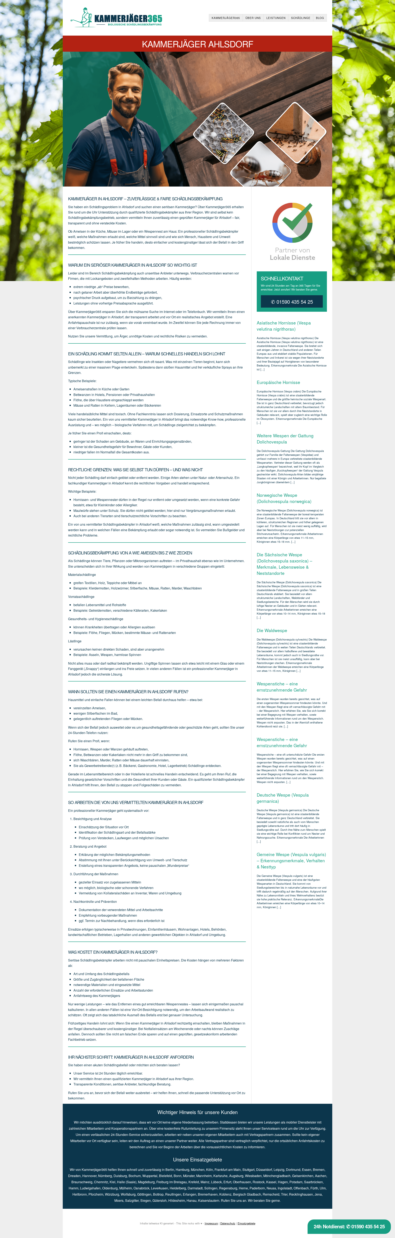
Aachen (320, 1175)
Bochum (135, 1175)
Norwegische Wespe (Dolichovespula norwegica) (284, 498)
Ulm (323, 1188)
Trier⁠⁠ (284, 1194)
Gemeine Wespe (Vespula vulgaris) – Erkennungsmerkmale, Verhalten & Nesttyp (291, 860)
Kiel (112, 1182)
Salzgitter (132, 1200)
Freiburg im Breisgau (171, 1182)
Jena (318, 1194)
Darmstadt (195, 1188)
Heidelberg (178, 1188)
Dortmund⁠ (293, 1169)
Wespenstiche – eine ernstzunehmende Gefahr (282, 686)
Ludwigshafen (90, 1188)
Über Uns (253, 18)
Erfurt (227, 1182)
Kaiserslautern (208, 1200)
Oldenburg (110, 1188)
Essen (306, 1169)
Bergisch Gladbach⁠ (247, 1194)
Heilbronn (79, 1194)
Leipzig (279, 1169)
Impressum (211, 1223)
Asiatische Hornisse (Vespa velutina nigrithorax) (284, 326)
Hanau (191, 1200)
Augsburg (236, 1175)
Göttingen (144, 1194)
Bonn (177, 1175)
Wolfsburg (128, 1194)
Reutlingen (173, 1194)
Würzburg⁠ (112, 1194)
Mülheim (125, 1188)
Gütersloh (159, 1200)
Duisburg (120, 1175)
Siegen (145, 1200)
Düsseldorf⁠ (264, 1169)
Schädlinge (300, 18)
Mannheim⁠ (204, 1175)
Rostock (259, 1182)
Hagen (283, 1182)
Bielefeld (165, 1175)
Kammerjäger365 (226, 18)
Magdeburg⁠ (146, 1182)
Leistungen (276, 18)
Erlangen (189, 1194)
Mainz (205, 1182)
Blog (320, 18)
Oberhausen (242, 1182)
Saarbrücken (313, 1182)
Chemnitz (101, 1182)
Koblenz (225, 1194)
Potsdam (295, 1182)
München (197, 1169)
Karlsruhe (220, 1175)
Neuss (271, 1188)
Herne (243, 1188)
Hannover (89, 1175)
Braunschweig (81, 1182)
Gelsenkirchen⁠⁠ (302, 1175)
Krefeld (193, 1182)
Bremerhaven (208, 1194)
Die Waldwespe (272, 630)
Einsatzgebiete (246, 1223)
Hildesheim (176, 1200)
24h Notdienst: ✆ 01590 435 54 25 (349, 1226)
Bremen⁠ (318, 1169)
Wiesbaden (253, 1175)
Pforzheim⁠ (95, 1194)
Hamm (73, 1188)
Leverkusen (159, 1188)
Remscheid (271, 1194)
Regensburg (228, 1188)
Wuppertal (149, 1175)
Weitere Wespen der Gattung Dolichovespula (285, 438)
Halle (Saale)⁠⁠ (126, 1182)
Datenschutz (227, 1223)
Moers (118, 1200)
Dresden (74, 1175)
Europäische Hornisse (278, 382)
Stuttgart (248, 1169)
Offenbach (301, 1188)
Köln (209, 1169)
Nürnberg (105, 1175)
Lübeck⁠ (216, 1182)
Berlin (169, 1169)
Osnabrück (141, 1188)
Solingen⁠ (210, 1188)
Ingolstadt (285, 1188)
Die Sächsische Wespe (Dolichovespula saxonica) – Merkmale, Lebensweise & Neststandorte (284, 563)
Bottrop (158, 1194)
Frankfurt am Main (228, 1169)
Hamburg (182, 1169)
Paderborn (257, 1188)
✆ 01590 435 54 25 (292, 301)
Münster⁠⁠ (189, 1175)
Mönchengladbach (276, 1175)
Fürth (314, 1188)
